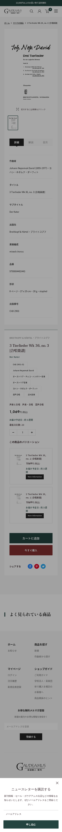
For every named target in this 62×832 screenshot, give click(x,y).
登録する (31, 736)
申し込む (31, 824)
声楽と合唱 (14, 404)
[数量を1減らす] (13, 432)
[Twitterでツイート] (43, 566)
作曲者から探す (42, 656)
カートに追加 (31, 538)
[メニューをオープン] (56, 11)
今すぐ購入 (31, 550)
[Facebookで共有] (30, 566)
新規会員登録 (14, 686)
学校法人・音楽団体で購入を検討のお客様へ (43, 686)
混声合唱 (16, 394)
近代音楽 (31, 394)
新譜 (36, 650)
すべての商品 (18, 23)
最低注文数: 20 (16, 424)
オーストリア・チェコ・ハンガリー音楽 (29, 376)
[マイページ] (39, 11)
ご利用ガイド (41, 675)
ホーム (7, 23)
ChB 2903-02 (18, 364)
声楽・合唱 (27, 404)
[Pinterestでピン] (36, 566)
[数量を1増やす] (31, 432)
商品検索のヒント (43, 698)
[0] (47, 11)
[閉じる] (57, 783)
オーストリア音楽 (20, 382)
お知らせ (12, 650)
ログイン (12, 675)
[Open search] (31, 11)
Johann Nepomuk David (23, 370)
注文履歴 (12, 680)
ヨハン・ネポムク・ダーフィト (25, 388)
